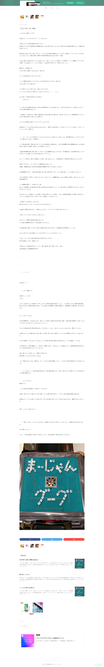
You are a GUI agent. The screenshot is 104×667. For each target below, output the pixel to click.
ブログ (51, 8)
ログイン (80, 3)
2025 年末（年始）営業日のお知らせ (29, 560)
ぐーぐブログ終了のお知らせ (27, 587)
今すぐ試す (70, 3)
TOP (46, 8)
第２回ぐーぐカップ (25, 574)
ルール (57, 8)
